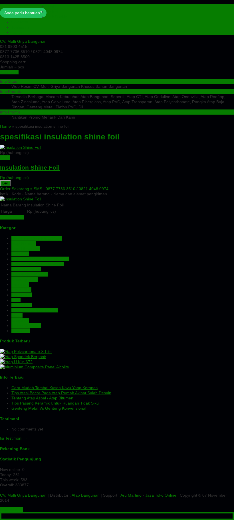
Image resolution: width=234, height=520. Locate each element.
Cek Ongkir (57, 17)
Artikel (52, 11)
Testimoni (20, 27)
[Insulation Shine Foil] (20, 147)
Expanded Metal (26, 269)
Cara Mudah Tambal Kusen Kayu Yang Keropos (54, 387)
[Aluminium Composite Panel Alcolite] (34, 367)
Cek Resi (19, 22)
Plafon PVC (21, 305)
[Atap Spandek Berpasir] (23, 356)
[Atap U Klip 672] (16, 361)
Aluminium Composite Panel (36, 238)
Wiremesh (20, 330)
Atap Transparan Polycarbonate (40, 259)
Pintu (16, 300)
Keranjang (9, 72)
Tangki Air (20, 320)
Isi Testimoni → (13, 438)
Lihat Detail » (12, 217)
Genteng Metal (24, 279)
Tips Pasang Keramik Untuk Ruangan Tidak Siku (55, 403)
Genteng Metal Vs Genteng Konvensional (48, 408)
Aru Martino (131, 495)
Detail (5, 157)
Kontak (17, 32)
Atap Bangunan (86, 495)
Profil (51, 6)
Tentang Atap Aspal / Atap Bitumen (42, 398)
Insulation (20, 284)
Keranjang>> (11, 509)
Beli (5, 183)
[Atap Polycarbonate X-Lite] (26, 351)
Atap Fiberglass (25, 248)
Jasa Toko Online (160, 495)
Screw (17, 315)
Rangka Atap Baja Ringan (34, 310)
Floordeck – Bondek (29, 274)
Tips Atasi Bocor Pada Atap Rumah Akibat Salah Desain (61, 393)
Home (5, 126)
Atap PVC (20, 253)
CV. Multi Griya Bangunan (23, 41)
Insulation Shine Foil (30, 167)
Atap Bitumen (23, 243)
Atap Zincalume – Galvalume (37, 264)
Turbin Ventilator (26, 325)
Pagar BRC (21, 294)
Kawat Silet (21, 289)
